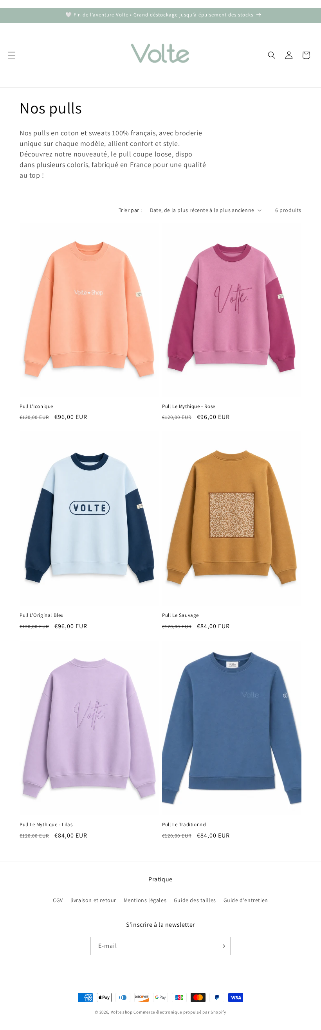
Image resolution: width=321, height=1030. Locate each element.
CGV (58, 900)
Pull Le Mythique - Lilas (46, 824)
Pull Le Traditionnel (184, 824)
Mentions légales (145, 900)
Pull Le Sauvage (180, 615)
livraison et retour (93, 900)
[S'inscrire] (222, 946)
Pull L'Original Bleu (42, 615)
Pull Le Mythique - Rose (188, 406)
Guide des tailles (195, 900)
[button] (11, 55)
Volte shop (122, 1012)
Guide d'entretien (246, 900)
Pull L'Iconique (36, 406)
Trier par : (130, 210)
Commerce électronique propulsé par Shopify (179, 1012)
